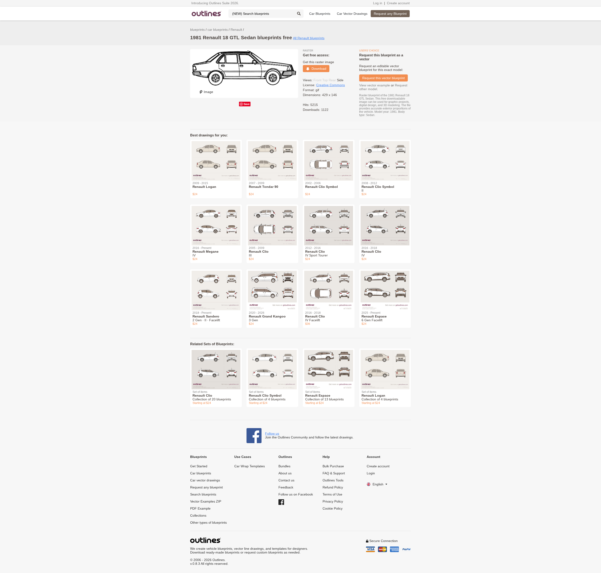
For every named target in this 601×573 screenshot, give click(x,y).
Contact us (286, 480)
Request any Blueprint (390, 13)
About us (285, 473)
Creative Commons (330, 85)
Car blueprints (200, 473)
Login (371, 473)
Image (208, 92)
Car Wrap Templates (249, 466)
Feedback (285, 487)
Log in (377, 3)
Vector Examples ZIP (205, 501)
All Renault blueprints (308, 38)
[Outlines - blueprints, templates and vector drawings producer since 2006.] (206, 13)
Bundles (284, 466)
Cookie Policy (333, 508)
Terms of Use (332, 494)
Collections (198, 515)
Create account (398, 3)
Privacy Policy (333, 501)
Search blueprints (203, 494)
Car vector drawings (205, 480)
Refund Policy (333, 487)
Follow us (272, 433)
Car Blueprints (319, 13)
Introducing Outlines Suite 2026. (215, 3)
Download (318, 68)
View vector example (374, 85)
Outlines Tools (333, 480)
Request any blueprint (206, 487)
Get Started (198, 466)
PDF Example (200, 508)
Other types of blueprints (208, 522)
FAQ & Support (334, 473)
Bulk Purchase (333, 466)
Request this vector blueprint (383, 78)
